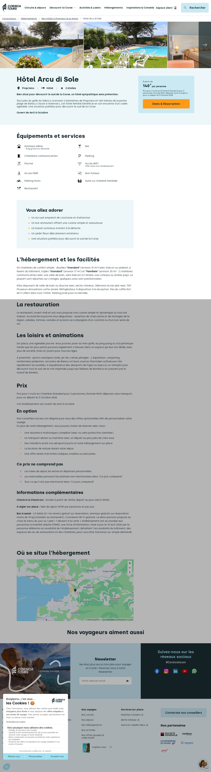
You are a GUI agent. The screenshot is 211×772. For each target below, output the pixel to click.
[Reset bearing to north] (129, 572)
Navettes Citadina (130, 715)
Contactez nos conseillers (183, 712)
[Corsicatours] (11, 7)
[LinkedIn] (175, 671)
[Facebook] (157, 671)
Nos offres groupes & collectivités (92, 736)
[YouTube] (184, 671)
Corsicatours (9, 18)
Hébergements (113, 7)
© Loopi (129, 619)
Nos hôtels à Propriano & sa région (60, 18)
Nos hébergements (91, 725)
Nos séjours (87, 720)
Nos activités (88, 730)
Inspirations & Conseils (140, 7)
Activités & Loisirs (90, 7)
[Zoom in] (129, 563)
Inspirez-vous (99, 747)
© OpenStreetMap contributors (113, 619)
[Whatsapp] (194, 671)
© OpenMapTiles (93, 619)
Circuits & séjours (35, 7)
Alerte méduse (129, 720)
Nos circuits (87, 715)
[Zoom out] (129, 567)
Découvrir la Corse (61, 7)
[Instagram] (166, 671)
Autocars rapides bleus (133, 725)
